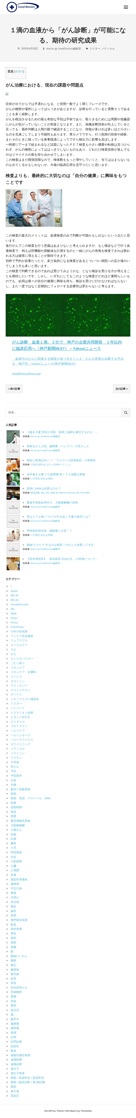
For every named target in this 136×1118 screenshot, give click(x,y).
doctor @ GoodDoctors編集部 (63, 49)
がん (13, 654)
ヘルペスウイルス (22, 740)
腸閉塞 (15, 1028)
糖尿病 (15, 970)
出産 (13, 780)
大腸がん (16, 830)
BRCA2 (15, 600)
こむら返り (18, 663)
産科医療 (16, 929)
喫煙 (13, 816)
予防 (13, 771)
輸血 (13, 1051)
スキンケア (18, 668)
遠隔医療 (16, 1060)
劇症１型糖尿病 (20, 789)
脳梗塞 (15, 1024)
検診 (13, 906)
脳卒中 (15, 1019)
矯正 (13, 965)
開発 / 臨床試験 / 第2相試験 (28, 1082)
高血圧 (15, 1096)
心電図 (15, 870)
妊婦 (13, 839)
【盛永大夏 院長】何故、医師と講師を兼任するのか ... (62, 432)
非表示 (19, 72)
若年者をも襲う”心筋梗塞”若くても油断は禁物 (56, 474)
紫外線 (15, 974)
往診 (13, 857)
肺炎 (13, 1001)
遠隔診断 (16, 1064)
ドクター (95, 49)
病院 (13, 942)
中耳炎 (15, 762)
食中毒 (15, 1091)
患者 (13, 875)
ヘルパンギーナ (20, 735)
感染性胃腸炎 (19, 879)
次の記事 (121, 388)
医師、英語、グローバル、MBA (30, 798)
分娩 (13, 785)
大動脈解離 (18, 825)
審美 (13, 843)
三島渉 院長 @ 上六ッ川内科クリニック (51, 465)
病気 (13, 938)
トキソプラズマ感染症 (25, 699)
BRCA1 (14, 595)
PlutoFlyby (17, 627)
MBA (13, 613)
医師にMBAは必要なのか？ (44, 488)
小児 (13, 848)
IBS (12, 609)
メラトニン (18, 753)
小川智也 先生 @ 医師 (42, 479)
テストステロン (20, 690)
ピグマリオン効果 (22, 713)
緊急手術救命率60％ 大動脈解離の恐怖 (54, 503)
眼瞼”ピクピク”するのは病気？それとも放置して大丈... (61, 545)
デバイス (16, 694)
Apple (14, 591)
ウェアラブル (19, 640)
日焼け (15, 897)
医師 (13, 794)
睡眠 (13, 960)
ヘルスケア (18, 731)
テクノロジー (19, 686)
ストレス (16, 677)
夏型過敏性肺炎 (20, 821)
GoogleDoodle (19, 604)
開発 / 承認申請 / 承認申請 (27, 1078)
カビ (13, 649)
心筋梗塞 (16, 861)
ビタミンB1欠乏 (20, 717)
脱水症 (15, 1010)
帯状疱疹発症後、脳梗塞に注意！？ (49, 531)
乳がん (15, 767)
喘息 (13, 812)
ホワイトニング (20, 744)
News (14, 618)
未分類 (15, 902)
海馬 (13, 915)
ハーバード (18, 708)
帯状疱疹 (16, 852)
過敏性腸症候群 (20, 1055)
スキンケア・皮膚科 (23, 672)
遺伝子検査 (18, 1073)
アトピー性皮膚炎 (22, 636)
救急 (13, 893)
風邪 (13, 1087)
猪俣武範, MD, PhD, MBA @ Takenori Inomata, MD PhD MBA (60, 493)
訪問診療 (16, 1042)
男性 (13, 933)
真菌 (13, 947)
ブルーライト (19, 726)
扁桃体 (15, 884)
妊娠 (13, 834)
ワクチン (16, 758)
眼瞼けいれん (19, 956)
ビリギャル (18, 722)
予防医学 (16, 776)
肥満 (13, 997)
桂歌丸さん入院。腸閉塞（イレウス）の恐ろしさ (58, 446)
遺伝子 (15, 1069)
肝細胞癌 (16, 992)
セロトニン (18, 681)
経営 (13, 979)
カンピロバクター (22, 659)
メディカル (108, 49)
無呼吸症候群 (19, 920)
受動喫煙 (16, 807)
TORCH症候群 (19, 631)
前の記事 (15, 388)
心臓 (13, 866)
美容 (13, 983)
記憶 (13, 1037)
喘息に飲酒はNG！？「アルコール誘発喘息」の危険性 (61, 460)
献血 (13, 925)
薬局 (13, 1033)
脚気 (13, 1006)
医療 (13, 803)
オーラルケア (19, 645)
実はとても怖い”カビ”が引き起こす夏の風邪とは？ (59, 517)
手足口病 (16, 888)
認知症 (15, 1046)
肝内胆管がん (19, 988)
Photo (14, 622)
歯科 (13, 911)
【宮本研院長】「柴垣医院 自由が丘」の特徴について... (62, 559)
